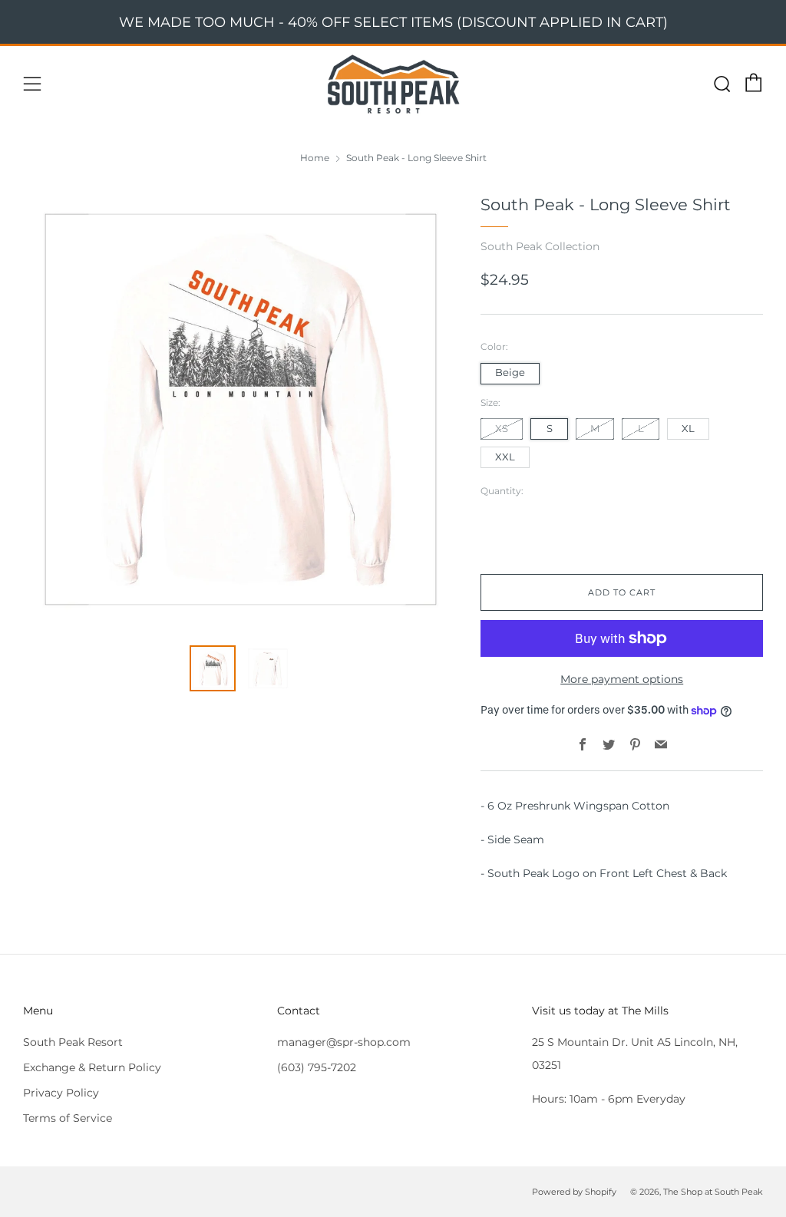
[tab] (213, 668)
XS (501, 428)
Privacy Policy (61, 1093)
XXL (505, 457)
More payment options (621, 679)
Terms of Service (67, 1118)
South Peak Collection (540, 246)
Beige (510, 372)
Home (314, 157)
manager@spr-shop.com (344, 1042)
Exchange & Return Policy (92, 1067)
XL (688, 428)
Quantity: (502, 491)
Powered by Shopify (574, 1191)
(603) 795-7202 (316, 1067)
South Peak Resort (73, 1042)
